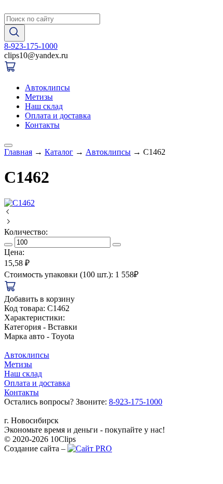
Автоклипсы (47, 87)
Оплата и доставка (58, 115)
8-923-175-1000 (31, 46)
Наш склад (44, 106)
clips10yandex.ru (36, 55)
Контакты (42, 124)
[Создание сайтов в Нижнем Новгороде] (89, 448)
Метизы (39, 96)
